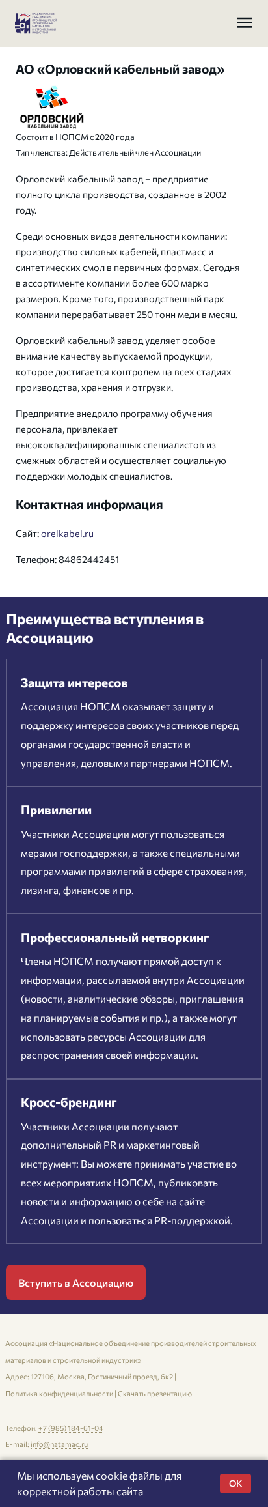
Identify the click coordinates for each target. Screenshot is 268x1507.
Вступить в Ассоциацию (75, 1282)
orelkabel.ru (67, 533)
